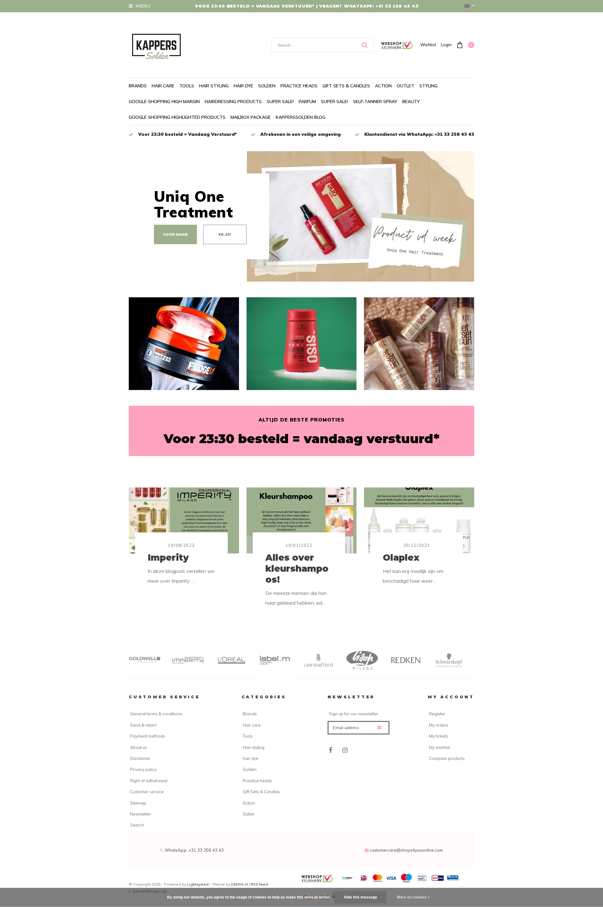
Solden (266, 86)
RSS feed (259, 884)
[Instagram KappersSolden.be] (345, 750)
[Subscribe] (379, 727)
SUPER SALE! (280, 101)
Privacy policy (143, 769)
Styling (428, 86)
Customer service (147, 791)
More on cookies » (413, 897)
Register (437, 713)
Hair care (163, 86)
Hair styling (214, 86)
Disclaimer (140, 758)
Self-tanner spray (375, 101)
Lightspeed (198, 884)
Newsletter (140, 813)
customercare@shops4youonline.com (406, 850)
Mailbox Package (251, 117)
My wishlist (439, 747)
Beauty (411, 101)
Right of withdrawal (148, 780)
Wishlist (428, 44)
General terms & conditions (156, 713)
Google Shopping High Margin (164, 101)
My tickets (438, 736)
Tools (186, 86)
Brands (138, 86)
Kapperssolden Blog (300, 117)
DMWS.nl (240, 884)
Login (446, 44)
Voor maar (175, 234)
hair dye (243, 86)
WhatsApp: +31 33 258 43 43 (193, 850)
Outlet (405, 86)
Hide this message (360, 897)
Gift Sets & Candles (346, 86)
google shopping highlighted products (177, 117)
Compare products (447, 758)
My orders (438, 725)
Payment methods (147, 736)
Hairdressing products (233, 101)
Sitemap (138, 802)
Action (383, 86)
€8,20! (225, 234)
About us (138, 747)
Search (137, 824)
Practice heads (299, 86)
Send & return (143, 725)
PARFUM (307, 101)
